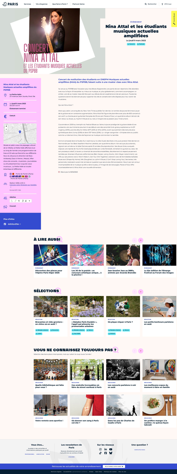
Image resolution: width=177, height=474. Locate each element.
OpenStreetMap (29, 143)
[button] (20, 132)
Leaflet (20, 143)
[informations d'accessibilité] (21, 201)
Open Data (98, 471)
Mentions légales (56, 471)
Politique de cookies (110, 471)
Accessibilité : (75, 471)
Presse (91, 471)
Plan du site (122, 471)
